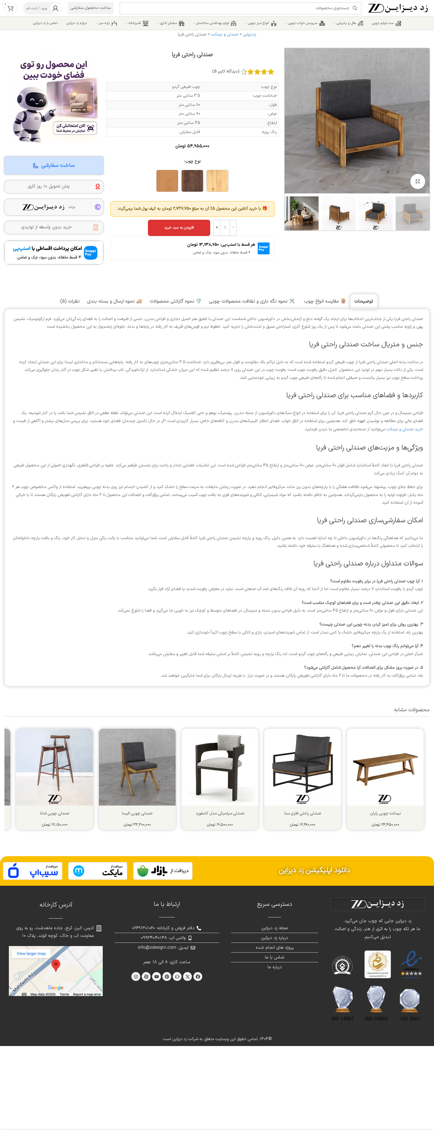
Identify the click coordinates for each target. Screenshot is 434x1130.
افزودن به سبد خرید (179, 228)
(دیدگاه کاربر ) (226, 71)
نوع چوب (193, 161)
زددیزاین (249, 34)
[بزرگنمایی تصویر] (417, 181)
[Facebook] (197, 976)
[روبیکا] (177, 976)
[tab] (364, 301)
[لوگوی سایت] (399, 8)
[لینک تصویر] (162, 871)
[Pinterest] (166, 976)
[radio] (217, 181)
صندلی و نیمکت (224, 34)
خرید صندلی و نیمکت (404, 429)
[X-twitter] (187, 976)
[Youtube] (156, 976)
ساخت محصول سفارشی (91, 8)
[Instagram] (135, 976)
